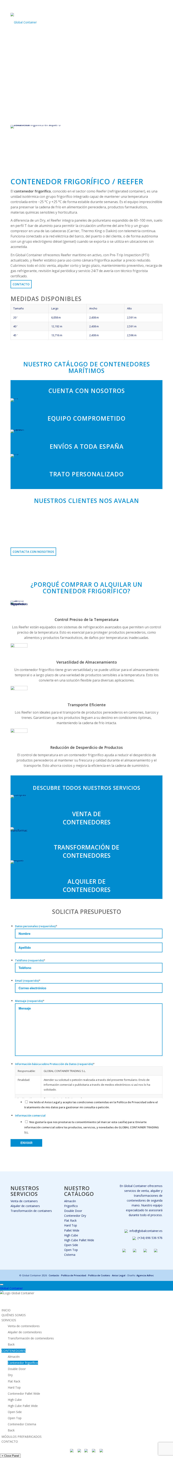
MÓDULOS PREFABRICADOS (21, 1437)
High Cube (71, 1235)
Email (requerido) (27, 980)
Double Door (73, 1211)
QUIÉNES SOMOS (13, 1315)
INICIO (6, 1310)
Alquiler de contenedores (25, 1332)
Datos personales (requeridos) (36, 926)
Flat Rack (70, 1220)
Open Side (71, 1245)
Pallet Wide (71, 1230)
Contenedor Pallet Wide (24, 1394)
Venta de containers (24, 1201)
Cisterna (69, 1255)
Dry (10, 1375)
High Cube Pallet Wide (79, 1240)
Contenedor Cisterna (22, 1424)
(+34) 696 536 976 (150, 1238)
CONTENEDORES (87, 822)
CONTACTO (9, 1441)
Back (11, 1344)
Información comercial (30, 1115)
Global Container (11, 1288)
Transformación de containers (31, 1211)
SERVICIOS (8, 1320)
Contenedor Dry (75, 1216)
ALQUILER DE (86, 881)
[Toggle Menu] (1, 1284)
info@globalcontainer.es (146, 1231)
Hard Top (70, 1225)
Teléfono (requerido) (30, 960)
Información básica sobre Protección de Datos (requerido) (55, 1064)
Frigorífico (71, 1206)
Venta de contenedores (24, 1326)
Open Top (71, 1250)
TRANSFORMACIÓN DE (86, 847)
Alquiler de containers (25, 1206)
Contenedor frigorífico (23, 1363)
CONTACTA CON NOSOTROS (33, 552)
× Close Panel (10, 1455)
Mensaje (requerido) (29, 1001)
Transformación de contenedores (31, 1338)
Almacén (70, 1201)
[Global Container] (24, 19)
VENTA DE (86, 814)
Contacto (21, 284)
